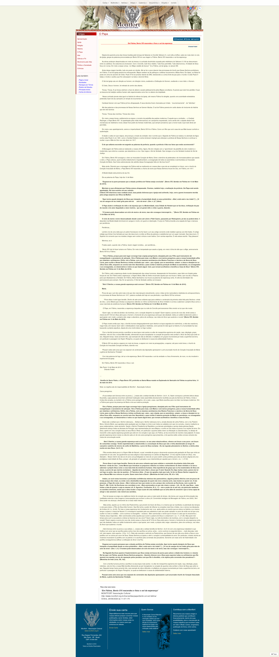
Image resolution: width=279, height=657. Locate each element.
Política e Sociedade (84, 65)
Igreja (79, 42)
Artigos (132, 3)
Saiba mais (146, 631)
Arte (78, 55)
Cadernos (142, 3)
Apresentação (82, 39)
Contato (173, 3)
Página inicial (83, 80)
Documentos (153, 3)
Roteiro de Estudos (85, 87)
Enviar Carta (113, 628)
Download (179, 39)
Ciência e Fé (81, 58)
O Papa (80, 52)
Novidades (82, 82)
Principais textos (84, 89)
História (80, 49)
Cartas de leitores (85, 92)
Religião (80, 45)
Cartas (105, 3)
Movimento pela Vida (84, 62)
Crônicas (80, 68)
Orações (164, 3)
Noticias (124, 3)
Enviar (187, 39)
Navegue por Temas (86, 85)
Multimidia (114, 3)
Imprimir (196, 39)
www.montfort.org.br (92, 631)
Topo (275, 654)
